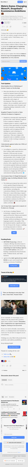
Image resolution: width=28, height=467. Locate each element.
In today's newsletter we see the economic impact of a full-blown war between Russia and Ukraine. (9, 404)
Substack (7, 464)
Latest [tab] (6, 397)
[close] (24, 420)
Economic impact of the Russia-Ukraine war (10, 401)
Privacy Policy (15, 448)
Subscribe (20, 2)
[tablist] (7, 380)
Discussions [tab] (11, 397)
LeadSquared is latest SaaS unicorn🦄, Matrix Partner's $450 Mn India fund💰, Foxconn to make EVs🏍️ (10, 414)
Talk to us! (7, 354)
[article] (14, 405)
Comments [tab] (4, 380)
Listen (25, 22)
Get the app (20, 460)
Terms (19, 456)
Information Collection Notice (18, 447)
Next (23, 370)
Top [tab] (2, 397)
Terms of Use (21, 445)
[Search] (25, 397)
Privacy (15, 456)
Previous (5, 370)
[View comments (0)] (7, 26)
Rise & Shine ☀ (7, 22)
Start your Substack (10, 460)
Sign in (25, 2)
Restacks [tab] (10, 380)
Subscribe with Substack (15, 442)
